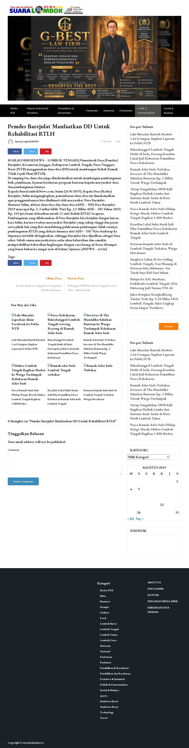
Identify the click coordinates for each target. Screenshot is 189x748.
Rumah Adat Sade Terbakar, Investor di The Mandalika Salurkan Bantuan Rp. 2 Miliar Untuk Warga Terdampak (100, 348)
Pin (47, 151)
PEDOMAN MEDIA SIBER (163, 601)
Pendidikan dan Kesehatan (115, 673)
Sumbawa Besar (109, 706)
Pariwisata (126, 110)
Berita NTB (14, 111)
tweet (32, 151)
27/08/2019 (106, 141)
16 (169, 497)
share (16, 151)
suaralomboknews (33, 742)
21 (154, 504)
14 (154, 497)
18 (131, 504)
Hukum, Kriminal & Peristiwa (37, 111)
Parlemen (92, 110)
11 (131, 497)
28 (154, 512)
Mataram (105, 645)
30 (169, 512)
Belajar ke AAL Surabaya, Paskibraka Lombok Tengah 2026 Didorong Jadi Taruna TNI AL (154, 283)
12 (139, 497)
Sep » (139, 518)
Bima (103, 596)
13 (146, 497)
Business (105, 601)
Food (103, 618)
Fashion (104, 612)
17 (177, 497)
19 (139, 504)
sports (103, 695)
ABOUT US (154, 582)
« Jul (130, 518)
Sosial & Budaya (168, 111)
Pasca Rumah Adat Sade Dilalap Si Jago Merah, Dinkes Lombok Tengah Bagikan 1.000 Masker (152, 213)
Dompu (104, 607)
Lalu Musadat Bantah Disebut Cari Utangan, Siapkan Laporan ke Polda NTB (28, 344)
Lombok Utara (108, 640)
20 (146, 504)
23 (169, 504)
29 (162, 512)
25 (131, 512)
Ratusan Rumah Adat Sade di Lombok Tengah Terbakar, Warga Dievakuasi (100, 395)
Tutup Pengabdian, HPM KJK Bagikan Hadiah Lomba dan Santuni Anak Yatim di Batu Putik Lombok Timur (151, 195)
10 (177, 489)
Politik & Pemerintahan (146, 111)
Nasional (109, 110)
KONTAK (153, 595)
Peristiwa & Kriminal (112, 679)
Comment (13, 449)
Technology (107, 712)
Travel (103, 718)
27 (146, 512)
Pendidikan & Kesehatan (66, 111)
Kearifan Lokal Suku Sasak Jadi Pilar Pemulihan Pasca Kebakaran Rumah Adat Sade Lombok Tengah (153, 231)
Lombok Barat (108, 623)
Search (169, 326)
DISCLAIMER (156, 588)
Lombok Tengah (109, 629)
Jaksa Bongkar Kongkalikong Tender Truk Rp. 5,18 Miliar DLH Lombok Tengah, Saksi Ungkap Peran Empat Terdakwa (154, 301)
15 (162, 497)
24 (177, 504)
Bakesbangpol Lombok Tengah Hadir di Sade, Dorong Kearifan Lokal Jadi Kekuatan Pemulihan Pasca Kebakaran (63, 348)
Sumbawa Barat (109, 701)
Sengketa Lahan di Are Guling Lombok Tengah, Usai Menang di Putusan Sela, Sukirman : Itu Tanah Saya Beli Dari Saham (153, 266)
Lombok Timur (109, 634)
